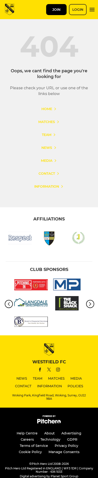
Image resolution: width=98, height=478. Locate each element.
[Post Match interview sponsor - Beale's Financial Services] (31, 323)
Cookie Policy (30, 452)
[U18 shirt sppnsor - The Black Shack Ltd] (67, 304)
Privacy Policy (66, 446)
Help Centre (27, 433)
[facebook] (40, 370)
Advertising (71, 433)
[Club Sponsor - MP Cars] (67, 286)
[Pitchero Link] (49, 422)
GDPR (72, 439)
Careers (27, 439)
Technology (50, 439)
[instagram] (58, 370)
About (49, 433)
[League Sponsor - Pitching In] (31, 286)
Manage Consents (64, 452)
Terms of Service (34, 446)
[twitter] (49, 370)
